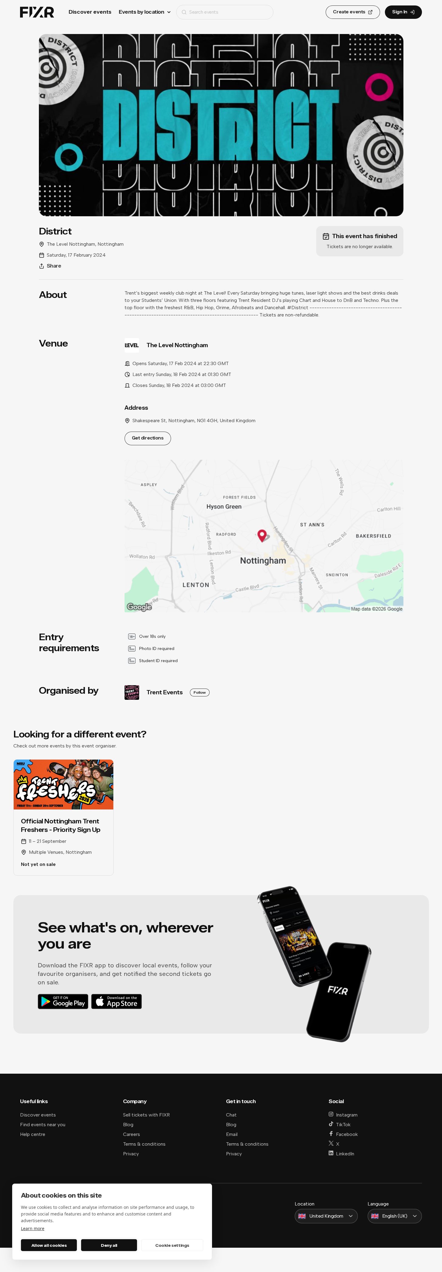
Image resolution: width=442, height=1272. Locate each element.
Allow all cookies (49, 1245)
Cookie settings (172, 1245)
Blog (128, 1124)
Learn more (32, 1228)
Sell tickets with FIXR (146, 1115)
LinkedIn (345, 1154)
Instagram (347, 1115)
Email (232, 1134)
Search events (203, 12)
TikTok (343, 1124)
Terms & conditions (144, 1144)
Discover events (90, 12)
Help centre (32, 1134)
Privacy (131, 1154)
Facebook (347, 1134)
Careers (131, 1134)
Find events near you (42, 1124)
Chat (231, 1115)
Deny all (109, 1245)
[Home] (37, 12)
